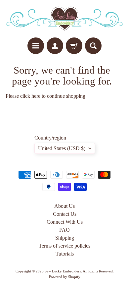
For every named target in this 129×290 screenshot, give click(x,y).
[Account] (55, 45)
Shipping (64, 238)
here (35, 96)
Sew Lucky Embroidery (63, 271)
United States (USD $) (61, 148)
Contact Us (64, 214)
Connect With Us (65, 222)
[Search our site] (93, 45)
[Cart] (74, 45)
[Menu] (35, 45)
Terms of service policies (64, 246)
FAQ (64, 230)
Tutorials (65, 254)
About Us (64, 206)
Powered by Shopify (64, 277)
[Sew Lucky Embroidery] (64, 18)
